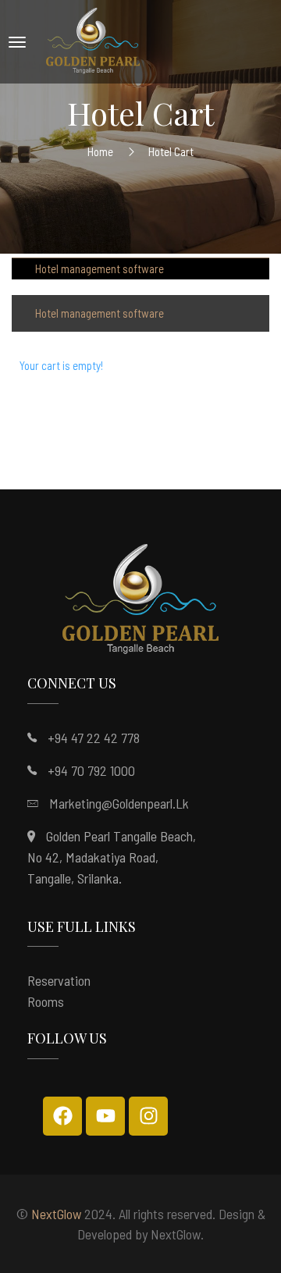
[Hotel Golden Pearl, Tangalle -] (93, 42)
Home (100, 151)
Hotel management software (99, 268)
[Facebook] (62, 1116)
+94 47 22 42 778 (94, 737)
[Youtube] (105, 1116)
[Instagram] (148, 1116)
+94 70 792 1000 (91, 770)
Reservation (59, 980)
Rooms (45, 1001)
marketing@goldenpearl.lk (119, 803)
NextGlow (56, 1213)
